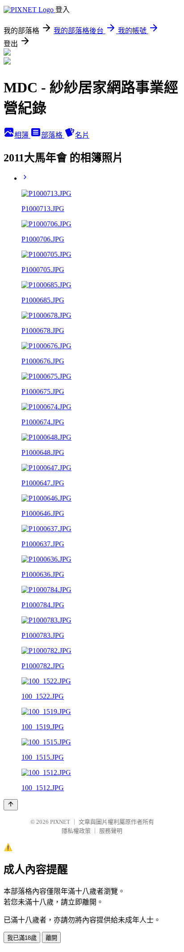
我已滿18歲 (22, 938)
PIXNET (60, 821)
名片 (82, 135)
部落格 (52, 135)
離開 (51, 938)
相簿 (22, 135)
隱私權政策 (76, 830)
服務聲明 (110, 830)
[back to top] (11, 804)
